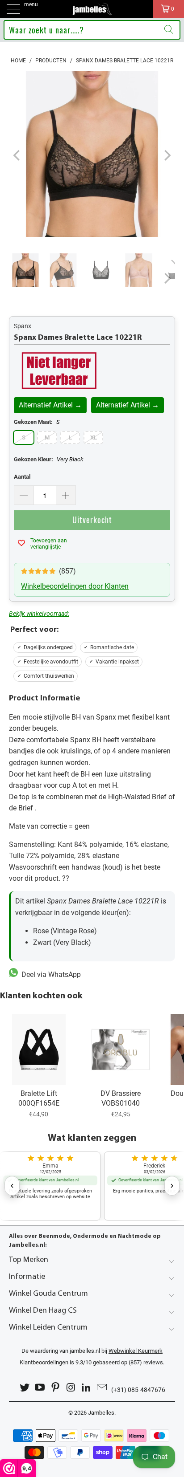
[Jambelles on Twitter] (24, 1387)
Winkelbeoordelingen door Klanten (75, 586)
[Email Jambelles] (102, 1387)
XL (93, 437)
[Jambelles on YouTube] (40, 1387)
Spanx (22, 326)
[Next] (167, 155)
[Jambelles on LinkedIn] (86, 1387)
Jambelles (101, 1412)
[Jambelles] (92, 9)
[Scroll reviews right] (172, 1186)
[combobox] (92, 30)
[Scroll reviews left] (12, 1186)
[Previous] (17, 155)
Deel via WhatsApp (49, 974)
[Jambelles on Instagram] (71, 1387)
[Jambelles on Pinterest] (56, 1387)
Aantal (22, 476)
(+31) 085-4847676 (138, 1389)
